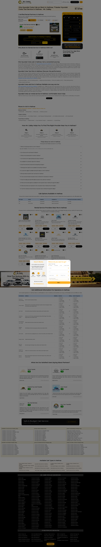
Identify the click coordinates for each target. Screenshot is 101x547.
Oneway (50, 265)
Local (61, 265)
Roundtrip (56, 265)
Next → (59, 282)
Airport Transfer (66, 265)
